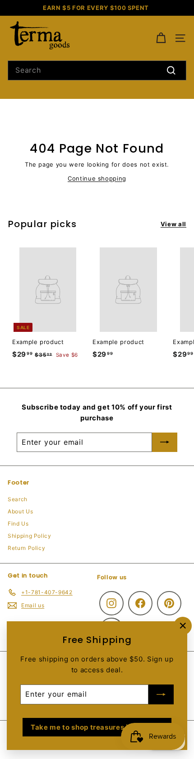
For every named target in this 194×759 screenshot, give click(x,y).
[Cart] (160, 38)
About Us (20, 511)
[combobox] (97, 70)
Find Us (18, 523)
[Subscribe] (161, 694)
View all (173, 224)
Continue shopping (97, 178)
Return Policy (26, 548)
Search (18, 499)
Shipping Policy (29, 535)
